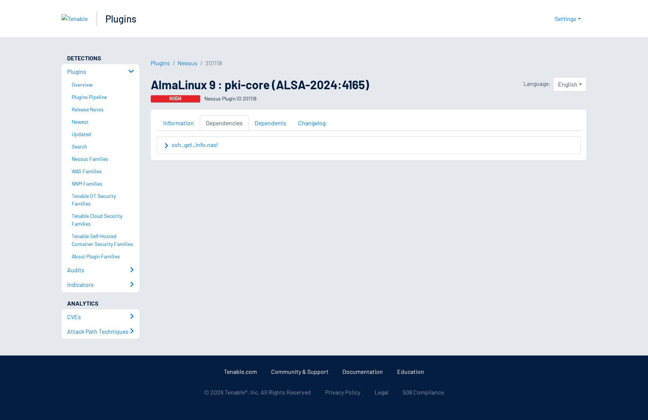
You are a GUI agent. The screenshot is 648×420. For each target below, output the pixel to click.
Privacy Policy (342, 392)
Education (410, 371)
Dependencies (224, 122)
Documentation (362, 371)
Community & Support (299, 371)
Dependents (270, 122)
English (568, 84)
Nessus (187, 62)
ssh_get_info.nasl (195, 144)
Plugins (120, 18)
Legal (381, 392)
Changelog (312, 122)
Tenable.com (240, 371)
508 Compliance (423, 392)
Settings (565, 18)
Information (178, 122)
